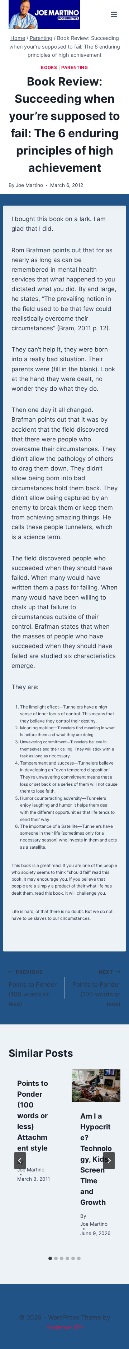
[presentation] (96, 1085)
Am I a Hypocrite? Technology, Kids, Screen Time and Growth (96, 1159)
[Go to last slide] (20, 1160)
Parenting (74, 67)
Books (49, 67)
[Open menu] (113, 14)
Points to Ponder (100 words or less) (33, 988)
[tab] (50, 1258)
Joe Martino (29, 185)
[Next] (109, 1160)
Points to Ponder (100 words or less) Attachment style (32, 1115)
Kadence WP (64, 1327)
